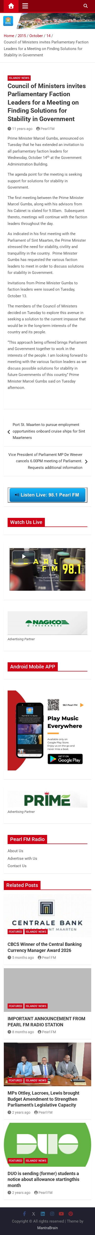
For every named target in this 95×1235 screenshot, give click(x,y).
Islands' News (19, 78)
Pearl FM (47, 129)
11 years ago (22, 129)
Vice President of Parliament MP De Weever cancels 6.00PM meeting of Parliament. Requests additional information (45, 461)
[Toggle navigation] (25, 6)
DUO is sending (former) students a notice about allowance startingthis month (43, 1179)
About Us (15, 851)
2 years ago (21, 1112)
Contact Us (17, 866)
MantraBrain (47, 1228)
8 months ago (23, 1032)
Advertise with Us (22, 858)
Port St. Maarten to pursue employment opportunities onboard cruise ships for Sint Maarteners (49, 431)
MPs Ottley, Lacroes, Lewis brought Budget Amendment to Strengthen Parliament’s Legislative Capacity (43, 1099)
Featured (15, 931)
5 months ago (23, 958)
